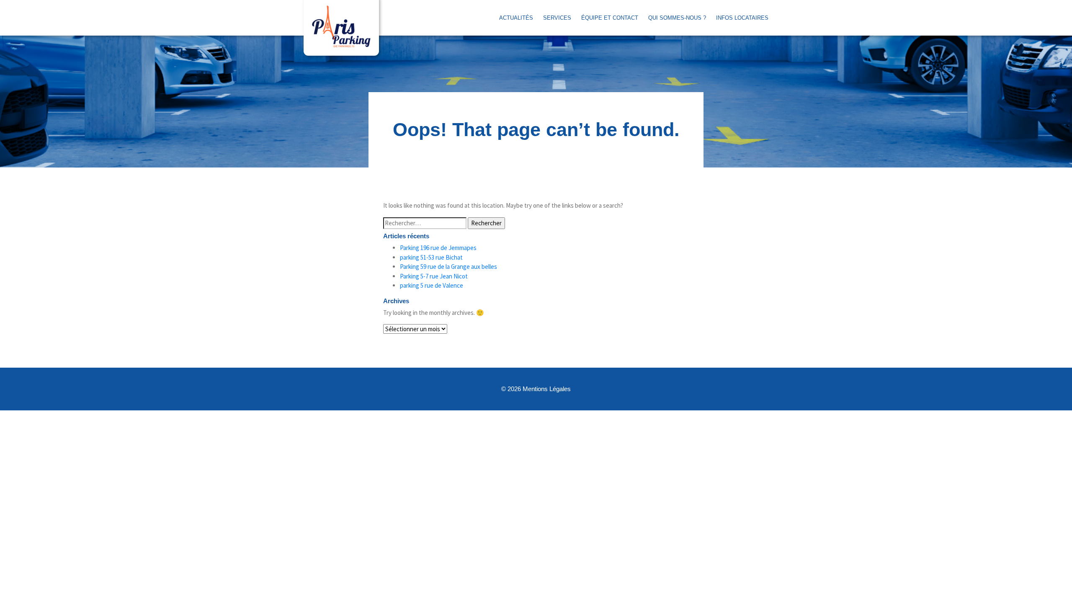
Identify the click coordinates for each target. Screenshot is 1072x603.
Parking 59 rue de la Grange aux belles (448, 267)
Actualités (516, 18)
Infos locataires (742, 18)
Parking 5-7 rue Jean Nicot (434, 276)
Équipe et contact (609, 18)
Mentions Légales (547, 388)
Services (557, 18)
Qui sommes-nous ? (677, 18)
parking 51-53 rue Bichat (431, 257)
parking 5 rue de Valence (431, 285)
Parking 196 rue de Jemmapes (438, 248)
